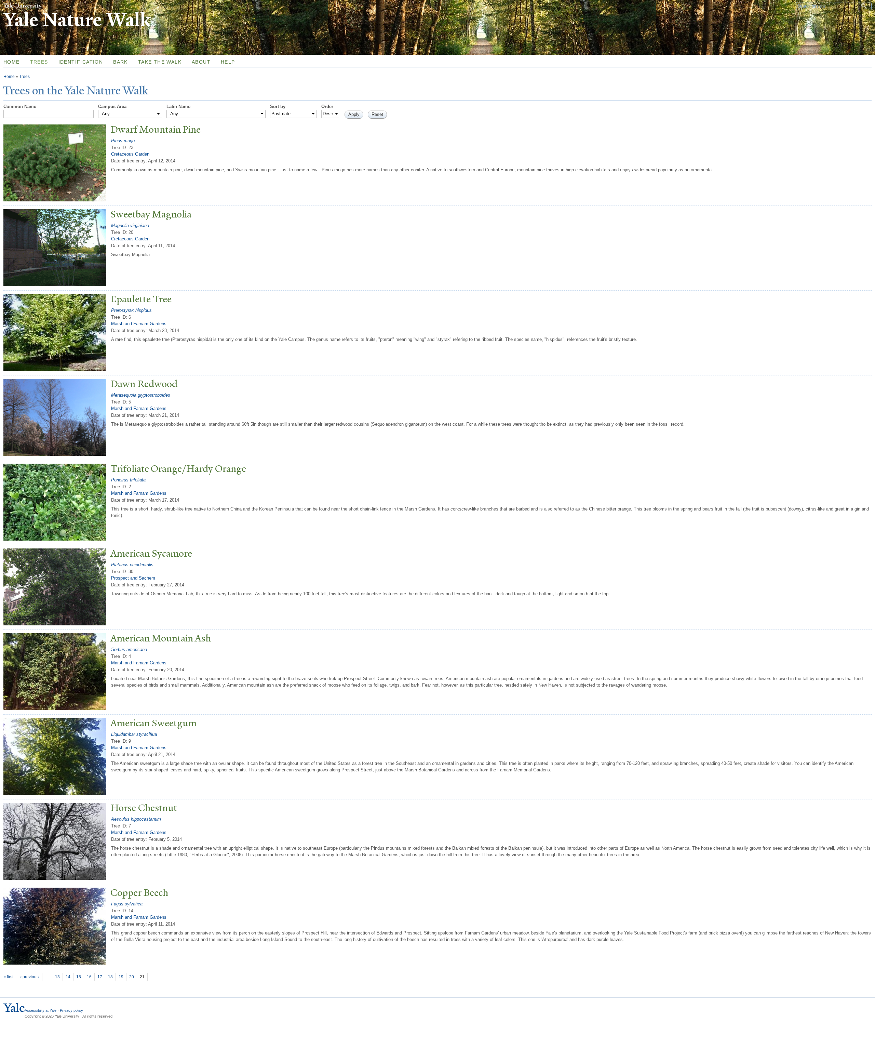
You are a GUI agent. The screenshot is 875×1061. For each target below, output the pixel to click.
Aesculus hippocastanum (136, 819)
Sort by (277, 106)
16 (89, 976)
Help (228, 62)
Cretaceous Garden (130, 154)
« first (8, 976)
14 (68, 976)
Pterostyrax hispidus (131, 310)
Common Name (19, 106)
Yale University (22, 6)
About (201, 62)
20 (131, 976)
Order (327, 106)
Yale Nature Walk (77, 20)
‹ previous (29, 976)
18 (110, 976)
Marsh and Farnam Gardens (138, 323)
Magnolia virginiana (130, 225)
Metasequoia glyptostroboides (140, 395)
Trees (39, 62)
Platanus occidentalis (132, 564)
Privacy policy (71, 1010)
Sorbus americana (129, 649)
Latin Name (178, 106)
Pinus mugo (123, 140)
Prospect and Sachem (133, 578)
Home (9, 76)
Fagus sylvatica (127, 903)
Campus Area (112, 106)
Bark (120, 62)
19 (121, 976)
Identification (80, 62)
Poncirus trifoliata (128, 479)
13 (57, 976)
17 (99, 976)
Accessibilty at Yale (40, 1010)
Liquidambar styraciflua (134, 734)
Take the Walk (159, 62)
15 (78, 976)
